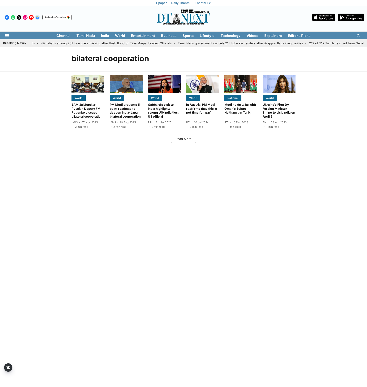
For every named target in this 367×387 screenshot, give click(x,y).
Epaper (161, 3)
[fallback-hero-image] (87, 84)
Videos (252, 36)
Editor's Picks (299, 36)
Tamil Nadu (85, 36)
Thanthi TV (203, 3)
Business (168, 36)
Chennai (63, 36)
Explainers (273, 36)
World (120, 36)
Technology (230, 36)
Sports (188, 36)
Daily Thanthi (180, 3)
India (105, 36)
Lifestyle (207, 36)
